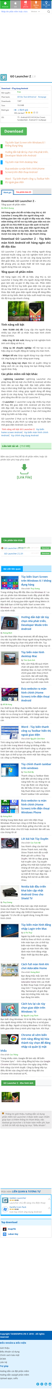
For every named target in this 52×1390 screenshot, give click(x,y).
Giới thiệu (5, 1348)
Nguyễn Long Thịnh (31, 1015)
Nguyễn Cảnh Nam (37, 738)
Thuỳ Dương (35, 588)
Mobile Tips (36, 6)
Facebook (37, 1384)
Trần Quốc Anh (29, 660)
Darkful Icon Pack (18, 1207)
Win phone (25, 6)
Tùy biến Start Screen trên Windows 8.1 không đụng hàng (25, 144)
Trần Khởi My (29, 772)
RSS (45, 1384)
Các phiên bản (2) (23, 192)
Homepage (42, 97)
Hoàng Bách (7, 633)
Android (5, 7)
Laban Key (13, 1234)
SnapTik (12, 1229)
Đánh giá (7, 192)
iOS (15, 7)
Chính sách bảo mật (9, 1355)
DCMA (3, 1358)
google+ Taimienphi (41, 1384)
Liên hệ (3, 1362)
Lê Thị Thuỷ (28, 932)
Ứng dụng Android (20, 88)
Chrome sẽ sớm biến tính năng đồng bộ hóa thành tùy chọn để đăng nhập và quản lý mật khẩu (26, 1042)
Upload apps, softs (9, 1378)
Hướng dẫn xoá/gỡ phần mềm (14, 1374)
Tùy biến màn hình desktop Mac (21, 162)
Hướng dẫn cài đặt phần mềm (14, 1371)
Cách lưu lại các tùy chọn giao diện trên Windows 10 (33, 1007)
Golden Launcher (18, 1198)
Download (5, 88)
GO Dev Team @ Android (26, 97)
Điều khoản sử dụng (9, 1351)
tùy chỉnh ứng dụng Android (25, 435)
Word (20, 745)
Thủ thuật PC (46, 6)
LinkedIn (50, 1384)
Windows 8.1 (40, 592)
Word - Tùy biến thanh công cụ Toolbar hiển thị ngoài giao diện (36, 730)
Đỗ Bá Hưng (7, 704)
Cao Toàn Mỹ (35, 842)
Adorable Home (28, 981)
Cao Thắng (14, 1054)
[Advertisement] (26, 46)
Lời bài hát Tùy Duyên (34, 838)
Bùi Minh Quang (7, 208)
